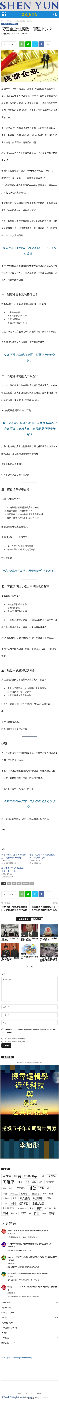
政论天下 (25, 1194)
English (21, 1397)
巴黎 (42, 1188)
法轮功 (23, 1203)
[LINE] (28, 44)
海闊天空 (5, 1343)
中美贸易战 (51, 1176)
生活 (31, 1208)
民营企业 (25, 883)
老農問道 (6, 34)
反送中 (50, 1182)
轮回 (44, 1213)
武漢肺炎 (38, 1198)
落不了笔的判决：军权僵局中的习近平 (10, 959)
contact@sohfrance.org (22, 1358)
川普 (32, 1188)
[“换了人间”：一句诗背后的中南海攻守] (49, 930)
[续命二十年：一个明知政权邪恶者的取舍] (29, 930)
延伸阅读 (37, 919)
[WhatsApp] (21, 44)
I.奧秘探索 (5, 1338)
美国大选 (14, 1213)
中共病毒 (30, 1176)
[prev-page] (27, 966)
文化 (32, 1393)
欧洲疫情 (6, 1198)
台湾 (4, 1188)
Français (28, 1397)
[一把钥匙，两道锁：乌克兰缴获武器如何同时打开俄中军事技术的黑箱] (49, 950)
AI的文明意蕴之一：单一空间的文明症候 (34, 1230)
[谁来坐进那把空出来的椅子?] (29, 949)
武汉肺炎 (25, 1198)
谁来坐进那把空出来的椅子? (29, 957)
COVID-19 (7, 1176)
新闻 (19, 1393)
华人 (41, 1182)
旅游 (44, 1193)
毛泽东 (49, 1198)
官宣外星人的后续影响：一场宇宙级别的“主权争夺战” (44, 908)
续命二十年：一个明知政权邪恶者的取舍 (29, 939)
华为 (34, 1182)
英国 (36, 1213)
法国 (13, 1203)
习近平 (9, 1182)
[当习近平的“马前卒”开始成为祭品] (10, 930)
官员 (19, 883)
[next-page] (31, 966)
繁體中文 (14, 1397)
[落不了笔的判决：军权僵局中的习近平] (10, 950)
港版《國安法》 (9, 1208)
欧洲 (51, 1193)
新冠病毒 (35, 1194)
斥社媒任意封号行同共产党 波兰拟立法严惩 (32, 1273)
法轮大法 (38, 1203)
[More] (48, 44)
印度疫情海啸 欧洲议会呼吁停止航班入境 (36, 1244)
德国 (49, 1188)
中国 (42, 1176)
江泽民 (5, 1203)
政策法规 (14, 1194)
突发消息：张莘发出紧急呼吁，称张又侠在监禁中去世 (14, 908)
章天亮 (48, 1208)
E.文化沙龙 (6, 1323)
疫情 (39, 1208)
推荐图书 (8, 1057)
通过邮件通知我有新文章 (14, 1041)
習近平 (23, 1213)
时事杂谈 (14, 24)
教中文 (39, 1393)
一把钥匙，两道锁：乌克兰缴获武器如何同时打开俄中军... (48, 960)
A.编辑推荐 (6, 1302)
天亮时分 (21, 1188)
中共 (9, 883)
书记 (14, 883)
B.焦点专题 (6, 1307)
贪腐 (32, 883)
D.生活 (4, 1318)
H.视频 (4, 1333)
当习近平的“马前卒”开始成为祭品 (9, 939)
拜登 (5, 1193)
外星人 (11, 1188)
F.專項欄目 (9, 21)
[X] (35, 44)
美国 (5, 1213)
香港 (52, 1213)
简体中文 (6, 1397)
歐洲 (14, 1198)
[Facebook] (41, 44)
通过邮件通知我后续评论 (14, 1038)
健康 (20, 1182)
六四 (27, 1182)
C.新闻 (4, 936)
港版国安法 (22, 1208)
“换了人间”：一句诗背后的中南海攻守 (48, 939)
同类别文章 (23, 919)
